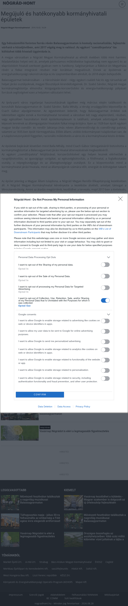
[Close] (121, 200)
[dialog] (64, 303)
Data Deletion (45, 406)
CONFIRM (40, 394)
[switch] (105, 264)
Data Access (64, 406)
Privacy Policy (83, 406)
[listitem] (64, 257)
